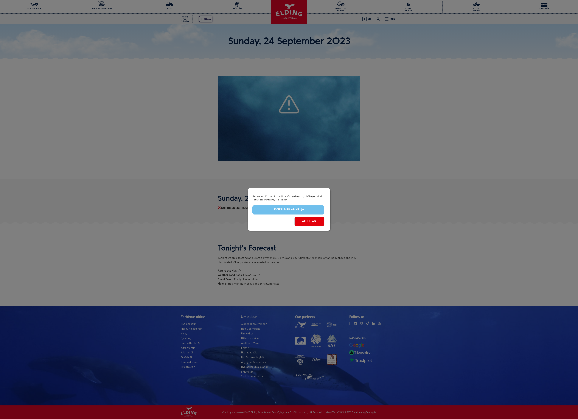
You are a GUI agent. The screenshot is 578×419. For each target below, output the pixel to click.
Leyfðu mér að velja (288, 209)
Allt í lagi (309, 221)
